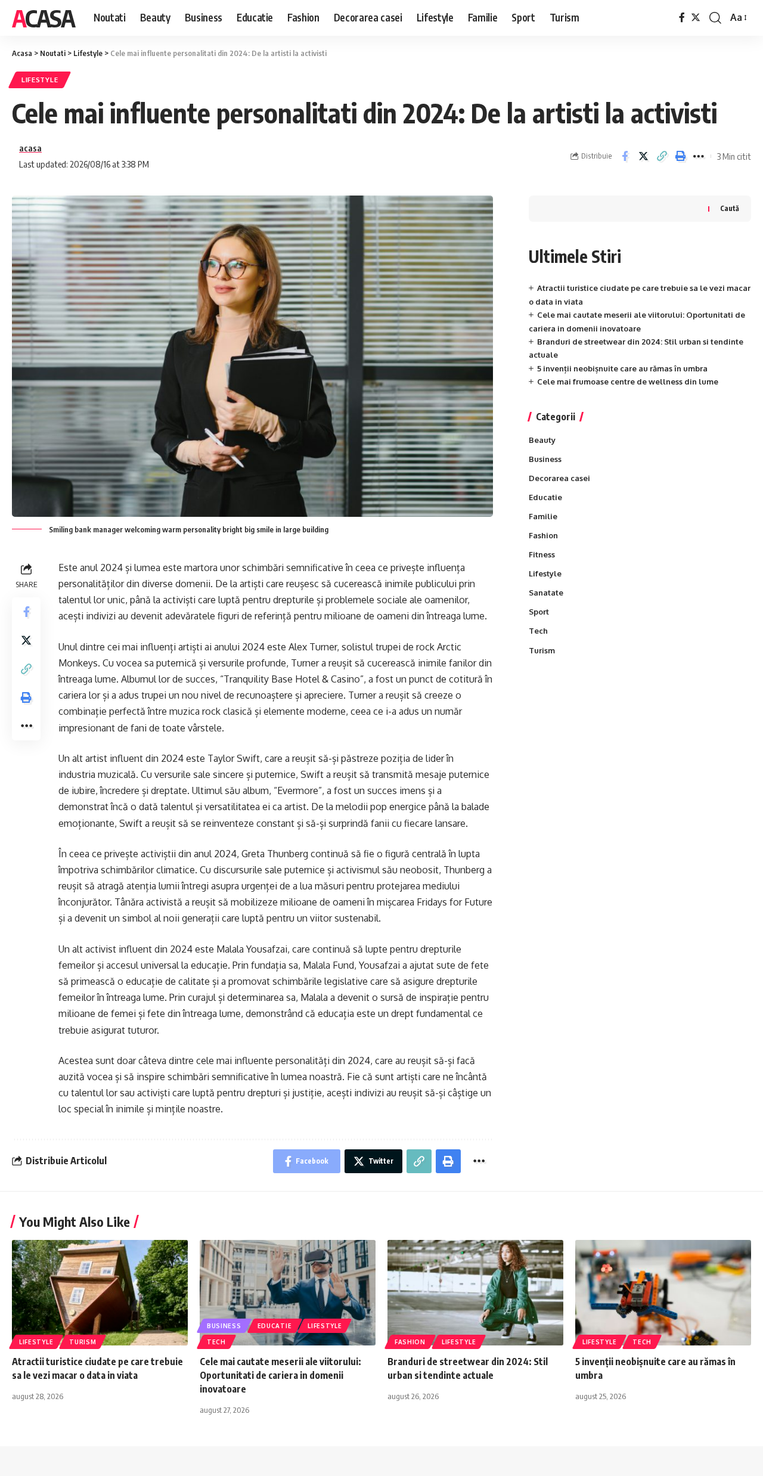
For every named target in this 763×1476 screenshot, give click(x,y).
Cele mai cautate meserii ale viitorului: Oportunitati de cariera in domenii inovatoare (280, 1375)
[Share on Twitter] (643, 156)
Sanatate (546, 592)
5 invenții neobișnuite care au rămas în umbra (622, 368)
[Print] (680, 156)
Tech (538, 630)
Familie (543, 516)
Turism (542, 650)
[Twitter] (695, 18)
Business (545, 459)
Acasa (43, 18)
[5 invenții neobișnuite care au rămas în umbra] (663, 1292)
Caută (729, 208)
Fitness (542, 554)
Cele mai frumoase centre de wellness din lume (627, 381)
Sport (539, 611)
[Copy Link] (661, 156)
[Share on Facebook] (624, 156)
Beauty (542, 440)
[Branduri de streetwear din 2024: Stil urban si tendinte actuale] (475, 1292)
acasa (30, 147)
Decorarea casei (559, 478)
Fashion (543, 535)
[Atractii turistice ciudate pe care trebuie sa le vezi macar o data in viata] (100, 1292)
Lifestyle (39, 79)
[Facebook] (682, 18)
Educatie (545, 497)
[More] (698, 156)
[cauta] (715, 18)
